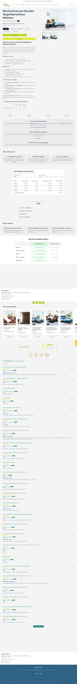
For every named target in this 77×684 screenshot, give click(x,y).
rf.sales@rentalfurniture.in (7, 297)
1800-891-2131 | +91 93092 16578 (8, 296)
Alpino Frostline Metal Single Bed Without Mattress (15, 493)
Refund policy (20, 681)
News (44, 670)
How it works (30, 670)
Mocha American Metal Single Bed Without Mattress (15, 367)
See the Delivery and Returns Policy (38, 127)
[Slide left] (36, 341)
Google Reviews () (18, 361)
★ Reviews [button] (76, 343)
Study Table (7, 556)
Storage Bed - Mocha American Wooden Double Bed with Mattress (18, 514)
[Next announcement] (74, 1)
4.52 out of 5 (27, 346)
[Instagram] (37, 302)
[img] (24, 346)
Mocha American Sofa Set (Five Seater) (13, 407)
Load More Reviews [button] (38, 626)
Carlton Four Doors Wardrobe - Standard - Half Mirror (16, 523)
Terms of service (30, 681)
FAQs (26, 670)
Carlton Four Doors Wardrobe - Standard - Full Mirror (23, 328)
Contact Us (48, 670)
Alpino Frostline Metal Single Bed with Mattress (14, 533)
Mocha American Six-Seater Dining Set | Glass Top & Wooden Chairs (52, 328)
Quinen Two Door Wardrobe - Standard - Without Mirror (16, 378)
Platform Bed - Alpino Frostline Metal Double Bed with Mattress (66, 328)
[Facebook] (34, 302)
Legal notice (55, 681)
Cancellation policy (43, 681)
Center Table (7, 397)
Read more (38, 138)
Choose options (9, 336)
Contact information (49, 681)
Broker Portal (53, 670)
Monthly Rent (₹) (16, 175)
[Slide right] (41, 341)
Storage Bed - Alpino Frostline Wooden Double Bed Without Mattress (37, 329)
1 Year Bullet (15, 31)
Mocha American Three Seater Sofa (9, 328)
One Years (6, 28)
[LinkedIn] (43, 302)
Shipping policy (36, 681)
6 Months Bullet (7, 31)
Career (41, 670)
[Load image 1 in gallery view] (46, 36)
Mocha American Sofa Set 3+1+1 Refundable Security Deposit (17, 575)
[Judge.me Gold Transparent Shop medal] (31, 355)
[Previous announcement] (3, 1)
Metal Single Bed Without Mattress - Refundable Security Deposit (18, 606)
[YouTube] (40, 302)
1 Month (27, 28)
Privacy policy (25, 681)
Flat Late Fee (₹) (42, 175)
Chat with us (19, 38)
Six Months (13, 28)
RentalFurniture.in (8, 681)
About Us (22, 670)
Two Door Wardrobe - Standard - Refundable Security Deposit (17, 566)
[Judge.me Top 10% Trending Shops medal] (47, 355)
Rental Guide (36, 670)
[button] (14, 5)
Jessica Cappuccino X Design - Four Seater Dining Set (16, 419)
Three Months (20, 28)
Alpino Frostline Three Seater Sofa (12, 502)
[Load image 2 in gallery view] (54, 36)
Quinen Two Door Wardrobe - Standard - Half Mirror (16, 452)
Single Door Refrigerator (10, 388)
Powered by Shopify (14, 681)
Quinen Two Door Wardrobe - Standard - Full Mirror (15, 616)
